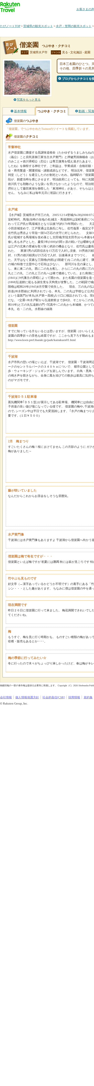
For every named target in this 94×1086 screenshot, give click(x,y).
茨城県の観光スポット (38, 26)
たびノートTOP (10, 26)
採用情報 (74, 697)
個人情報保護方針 (27, 697)
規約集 (88, 697)
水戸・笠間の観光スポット (73, 26)
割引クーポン (72, 17)
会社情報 (6, 697)
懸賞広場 (53, 17)
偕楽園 (29, 44)
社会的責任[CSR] (53, 697)
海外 (35, 17)
